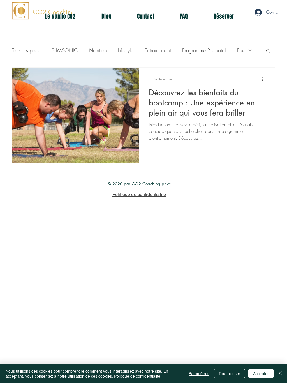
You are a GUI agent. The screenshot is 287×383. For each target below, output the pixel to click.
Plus (241, 50)
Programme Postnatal (204, 50)
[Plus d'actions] (264, 79)
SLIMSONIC (65, 50)
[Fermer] (280, 373)
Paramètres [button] (199, 373)
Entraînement (158, 50)
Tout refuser (229, 373)
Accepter (261, 373)
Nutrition (98, 50)
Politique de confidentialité (137, 376)
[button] (268, 51)
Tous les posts (26, 50)
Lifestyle (125, 50)
